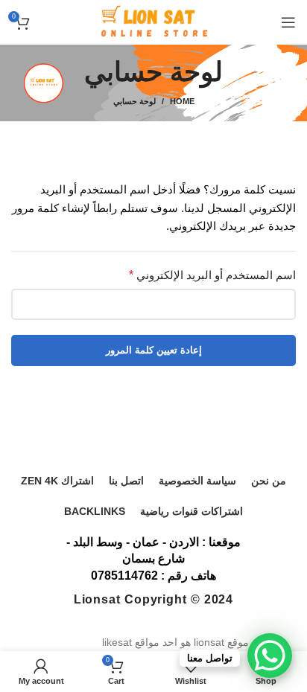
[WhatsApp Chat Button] (269, 655)
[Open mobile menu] (288, 22)
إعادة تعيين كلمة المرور (154, 350)
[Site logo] (153, 22)
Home (182, 101)
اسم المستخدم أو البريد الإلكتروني (212, 275)
